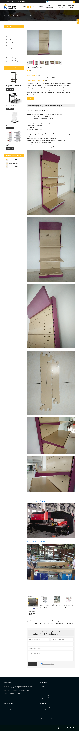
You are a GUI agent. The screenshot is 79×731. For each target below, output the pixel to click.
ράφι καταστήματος (57, 621)
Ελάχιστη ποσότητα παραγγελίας (36, 80)
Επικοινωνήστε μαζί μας (60, 6)
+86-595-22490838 (13, 166)
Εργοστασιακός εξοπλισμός (36, 501)
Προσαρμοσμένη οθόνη (12, 61)
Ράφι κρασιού (9, 46)
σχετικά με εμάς (71, 6)
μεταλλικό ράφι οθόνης (40, 623)
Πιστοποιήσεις (45, 695)
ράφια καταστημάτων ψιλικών (41, 621)
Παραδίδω (43, 686)
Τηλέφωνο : (7, 693)
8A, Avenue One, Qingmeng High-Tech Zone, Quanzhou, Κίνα (21, 686)
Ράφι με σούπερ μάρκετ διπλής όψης (13, 144)
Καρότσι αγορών (10, 55)
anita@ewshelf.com (10, 1)
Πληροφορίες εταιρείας (11, 707)
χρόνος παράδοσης (32, 75)
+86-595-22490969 (22, 1)
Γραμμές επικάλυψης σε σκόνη (37, 541)
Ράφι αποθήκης (9, 40)
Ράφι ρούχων (9, 34)
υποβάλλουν (33, 664)
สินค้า (29, 6)
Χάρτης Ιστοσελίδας (46, 698)
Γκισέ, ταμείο (9, 52)
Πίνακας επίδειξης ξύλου (12, 106)
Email (30, 98)
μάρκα (28, 70)
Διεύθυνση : (7, 686)
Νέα (42, 692)
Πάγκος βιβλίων (10, 49)
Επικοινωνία (7, 682)
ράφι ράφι (50, 623)
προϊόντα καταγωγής (32, 73)
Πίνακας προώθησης (11, 58)
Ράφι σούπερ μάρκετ (18, 16)
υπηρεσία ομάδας (45, 689)
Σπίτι (5, 16)
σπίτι (24, 7)
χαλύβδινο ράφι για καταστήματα (64, 623)
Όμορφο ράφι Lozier (11, 125)
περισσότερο (10, 89)
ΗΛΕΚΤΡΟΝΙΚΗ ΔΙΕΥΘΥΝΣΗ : (11, 690)
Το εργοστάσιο (49, 6)
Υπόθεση (41, 7)
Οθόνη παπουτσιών (11, 37)
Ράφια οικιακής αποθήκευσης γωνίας (13, 85)
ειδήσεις (35, 6)
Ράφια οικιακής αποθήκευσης (13, 43)
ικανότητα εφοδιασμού (33, 77)
